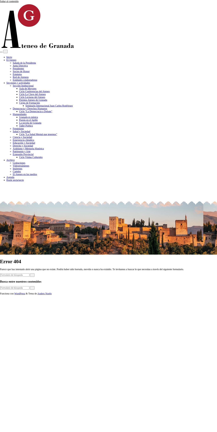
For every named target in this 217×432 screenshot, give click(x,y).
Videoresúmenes (21, 165)
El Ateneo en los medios (25, 174)
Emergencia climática (23, 140)
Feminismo (18, 128)
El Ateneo (11, 60)
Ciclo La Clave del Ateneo (32, 94)
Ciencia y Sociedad (22, 137)
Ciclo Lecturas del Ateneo (32, 97)
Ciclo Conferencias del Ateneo (34, 91)
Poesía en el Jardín (28, 120)
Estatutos (17, 74)
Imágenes (17, 168)
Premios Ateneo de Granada (33, 100)
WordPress (19, 293)
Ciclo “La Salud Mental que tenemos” (38, 134)
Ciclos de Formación (29, 102)
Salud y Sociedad (21, 131)
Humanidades (20, 114)
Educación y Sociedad (24, 143)
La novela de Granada (30, 123)
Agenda (10, 177)
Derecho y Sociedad (23, 145)
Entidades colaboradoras (25, 80)
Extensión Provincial (23, 154)
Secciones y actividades (18, 82)
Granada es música (28, 117)
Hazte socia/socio (15, 180)
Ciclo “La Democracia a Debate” (35, 111)
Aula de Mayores (27, 88)
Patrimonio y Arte (22, 151)
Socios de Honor (21, 71)
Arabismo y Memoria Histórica (28, 148)
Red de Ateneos (21, 77)
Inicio (9, 57)
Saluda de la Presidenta (24, 62)
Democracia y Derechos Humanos (30, 108)
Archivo (10, 160)
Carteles (17, 171)
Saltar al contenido (9, 1)
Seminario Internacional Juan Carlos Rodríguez (49, 105)
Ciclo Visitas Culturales (31, 157)
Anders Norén (44, 293)
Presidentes (18, 68)
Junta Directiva (20, 65)
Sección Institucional (23, 85)
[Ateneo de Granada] (37, 48)
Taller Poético (26, 125)
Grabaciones (19, 163)
